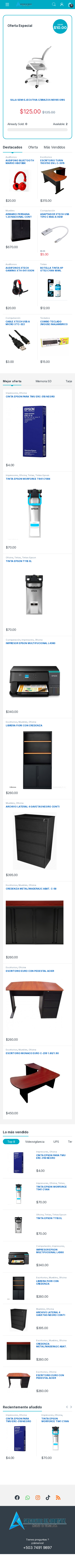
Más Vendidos (54, 147)
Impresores (12, 393)
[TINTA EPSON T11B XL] (20, 1225)
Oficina (23, 393)
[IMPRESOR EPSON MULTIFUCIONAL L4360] (20, 1257)
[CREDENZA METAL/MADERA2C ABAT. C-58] (20, 1351)
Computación (47, 210)
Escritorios (46, 157)
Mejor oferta (12, 381)
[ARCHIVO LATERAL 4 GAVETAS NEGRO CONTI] (20, 1319)
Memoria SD (44, 381)
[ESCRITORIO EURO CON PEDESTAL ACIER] (20, 1382)
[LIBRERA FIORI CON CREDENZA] (20, 1288)
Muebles (10, 210)
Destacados (12, 147)
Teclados (45, 318)
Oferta (33, 147)
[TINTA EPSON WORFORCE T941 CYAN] (20, 1194)
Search (54, 4)
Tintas (43, 264)
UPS (56, 1141)
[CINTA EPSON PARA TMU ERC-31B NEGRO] (20, 1162)
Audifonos (11, 157)
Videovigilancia (34, 1141)
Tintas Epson (42, 475)
